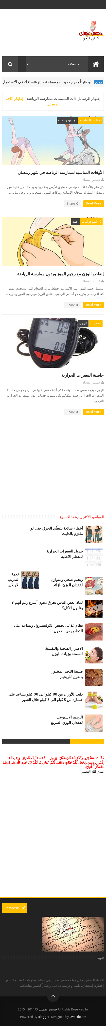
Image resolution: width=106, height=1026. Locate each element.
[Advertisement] (62, 473)
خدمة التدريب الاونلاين (13, 579)
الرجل (83, 323)
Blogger (44, 1017)
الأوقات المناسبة (90, 120)
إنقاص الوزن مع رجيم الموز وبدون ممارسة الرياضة (60, 273)
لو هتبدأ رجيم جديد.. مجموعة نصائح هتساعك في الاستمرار (54, 82)
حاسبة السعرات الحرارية (82, 375)
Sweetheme (78, 1017)
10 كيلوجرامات (91, 221)
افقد (75, 221)
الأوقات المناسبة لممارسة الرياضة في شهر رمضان (61, 172)
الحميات (95, 323)
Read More (93, 203)
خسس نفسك (48, 1009)
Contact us (12, 908)
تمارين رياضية (67, 120)
